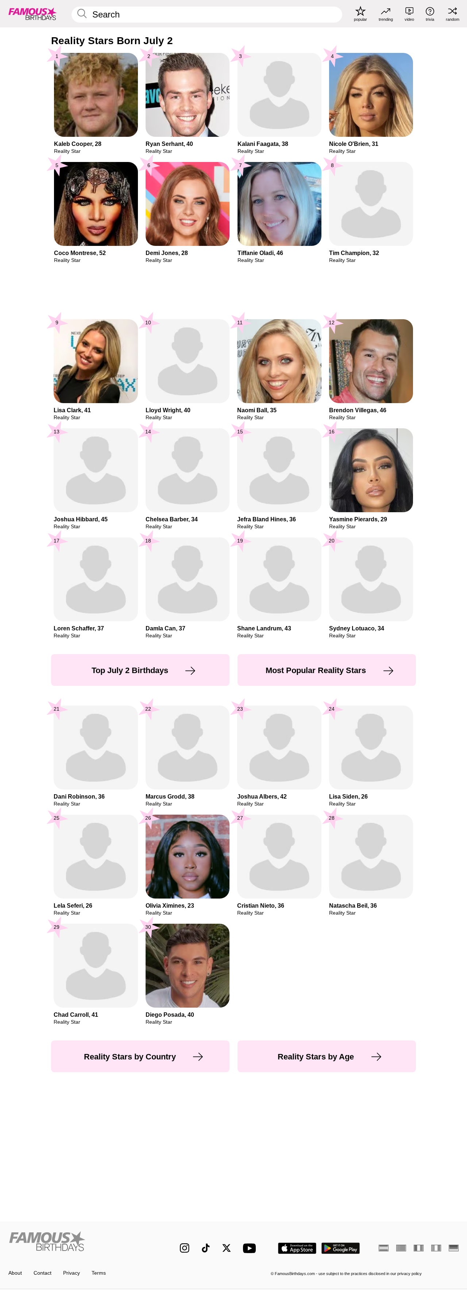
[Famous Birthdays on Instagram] (184, 1248)
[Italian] (436, 1248)
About (15, 1273)
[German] (454, 1248)
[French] (419, 1248)
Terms (99, 1273)
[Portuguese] (401, 1248)
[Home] (80, 1243)
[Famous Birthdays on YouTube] (251, 1248)
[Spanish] (384, 1248)
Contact (42, 1273)
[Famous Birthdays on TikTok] (206, 1248)
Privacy (71, 1273)
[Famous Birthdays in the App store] (297, 1248)
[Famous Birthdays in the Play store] (340, 1248)
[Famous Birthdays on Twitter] (226, 1248)
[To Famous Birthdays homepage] (33, 13)
